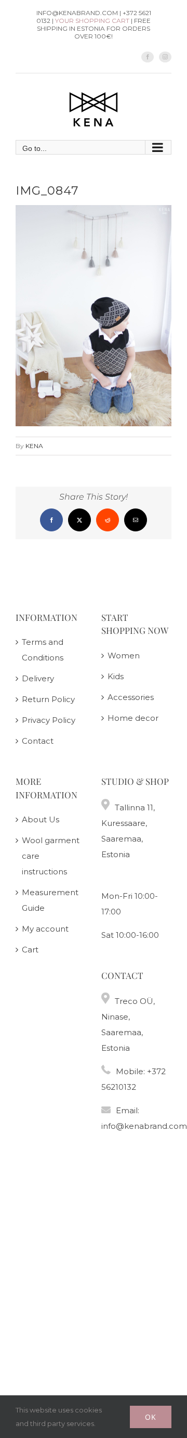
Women (124, 655)
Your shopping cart (92, 20)
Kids (116, 676)
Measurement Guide (50, 900)
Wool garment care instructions (50, 855)
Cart (30, 950)
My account (45, 929)
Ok (150, 1417)
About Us (40, 819)
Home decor (133, 718)
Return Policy (48, 699)
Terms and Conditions (42, 650)
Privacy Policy (48, 720)
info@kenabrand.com (144, 1126)
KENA (34, 446)
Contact (38, 741)
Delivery (38, 678)
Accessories (131, 697)
